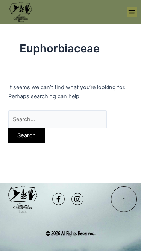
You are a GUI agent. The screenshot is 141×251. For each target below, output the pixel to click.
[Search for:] (57, 119)
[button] (132, 12)
